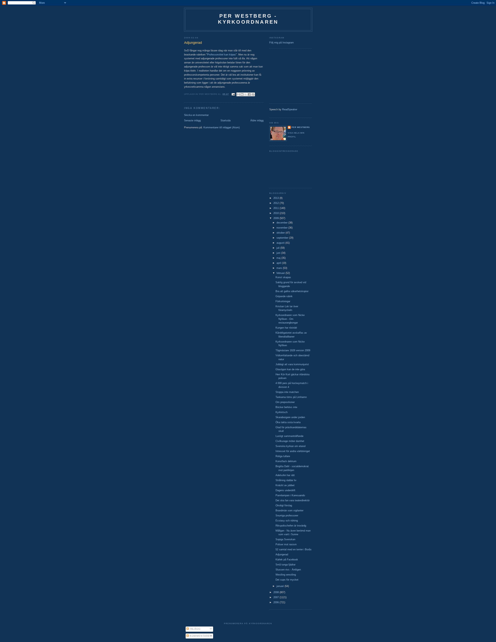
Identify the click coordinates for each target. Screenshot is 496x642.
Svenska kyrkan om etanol (291, 446)
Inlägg (195, 628)
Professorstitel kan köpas (221, 54)
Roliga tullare (283, 456)
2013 (276, 198)
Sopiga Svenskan (285, 539)
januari (280, 586)
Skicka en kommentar (196, 115)
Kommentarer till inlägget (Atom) (221, 127)
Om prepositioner (285, 402)
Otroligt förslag (284, 505)
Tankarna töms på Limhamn (291, 397)
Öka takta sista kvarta (288, 422)
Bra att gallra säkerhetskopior (292, 291)
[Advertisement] (281, 75)
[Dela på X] (246, 94)
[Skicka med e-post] (238, 94)
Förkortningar (283, 301)
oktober (281, 232)
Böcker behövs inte (286, 407)
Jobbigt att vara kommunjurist (292, 364)
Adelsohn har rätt (285, 475)
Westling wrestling (286, 574)
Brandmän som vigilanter (289, 510)
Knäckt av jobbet (285, 485)
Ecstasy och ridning (287, 520)
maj (278, 257)
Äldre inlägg (257, 120)
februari (281, 273)
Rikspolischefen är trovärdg (291, 525)
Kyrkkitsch (282, 412)
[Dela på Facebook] (249, 94)
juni (278, 252)
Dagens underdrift (285, 490)
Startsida (225, 120)
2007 (276, 597)
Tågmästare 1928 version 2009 (293, 350)
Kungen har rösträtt (286, 327)
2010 (276, 213)
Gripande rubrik (284, 296)
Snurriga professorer (287, 515)
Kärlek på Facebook (287, 559)
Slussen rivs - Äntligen (288, 569)
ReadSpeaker (289, 109)
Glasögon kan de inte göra (290, 369)
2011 (276, 208)
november (282, 227)
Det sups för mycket (287, 579)
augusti (280, 242)
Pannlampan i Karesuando (290, 495)
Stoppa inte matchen (287, 392)
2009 (276, 218)
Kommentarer (200, 635)
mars (279, 268)
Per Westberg (301, 127)
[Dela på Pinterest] (253, 94)
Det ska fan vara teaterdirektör (293, 500)
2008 (276, 592)
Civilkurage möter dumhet (290, 441)
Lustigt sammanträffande (289, 436)
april (279, 262)
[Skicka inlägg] (233, 94)
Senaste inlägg (192, 120)
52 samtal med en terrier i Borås (294, 549)
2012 (276, 203)
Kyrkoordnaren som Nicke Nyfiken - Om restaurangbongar (290, 319)
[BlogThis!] (242, 94)
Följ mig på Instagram (281, 42)
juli (278, 247)
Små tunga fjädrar (285, 564)
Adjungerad (282, 554)
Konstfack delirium (286, 461)
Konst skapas (283, 277)
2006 (276, 602)
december (282, 222)
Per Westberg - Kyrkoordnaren (248, 19)
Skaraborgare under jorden (290, 417)
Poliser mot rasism (286, 544)
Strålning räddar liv (286, 480)
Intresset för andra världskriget (293, 451)
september (282, 237)
